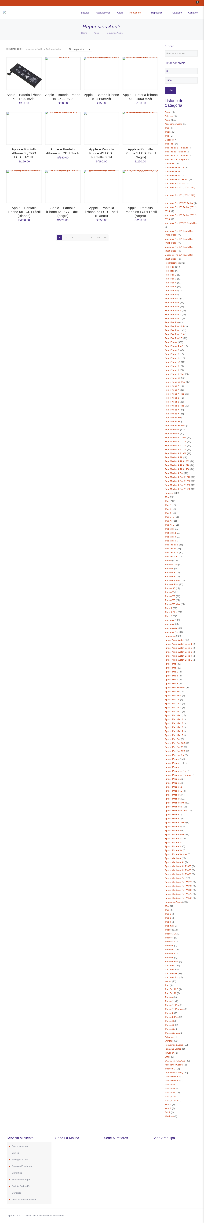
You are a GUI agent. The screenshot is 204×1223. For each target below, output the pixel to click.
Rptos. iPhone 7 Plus (175, 822)
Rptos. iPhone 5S (173, 791)
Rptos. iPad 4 (171, 679)
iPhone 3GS (171, 933)
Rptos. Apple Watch (174, 640)
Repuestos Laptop (174, 1045)
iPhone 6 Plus (171, 961)
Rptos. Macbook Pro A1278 (178, 882)
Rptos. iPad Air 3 (173, 711)
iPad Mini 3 (170, 536)
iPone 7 (168, 608)
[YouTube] (173, 1215)
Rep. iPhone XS (173, 421)
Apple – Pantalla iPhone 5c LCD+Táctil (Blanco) (24, 212)
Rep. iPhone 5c (172, 358)
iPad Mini (169, 529)
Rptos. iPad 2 (171, 671)
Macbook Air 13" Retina (176, 179)
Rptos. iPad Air (172, 699)
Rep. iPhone (171, 342)
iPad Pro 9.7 (171, 556)
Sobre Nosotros (20, 1146)
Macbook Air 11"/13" (175, 167)
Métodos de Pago (21, 1179)
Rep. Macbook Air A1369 (177, 461)
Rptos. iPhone (172, 759)
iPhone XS (170, 600)
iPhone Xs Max (172, 1033)
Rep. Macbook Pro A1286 (177, 481)
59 (105, 237)
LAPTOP (169, 1041)
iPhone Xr (170, 1025)
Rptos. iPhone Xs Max (176, 854)
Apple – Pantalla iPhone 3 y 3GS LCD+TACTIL (24, 153)
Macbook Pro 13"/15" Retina (179, 203)
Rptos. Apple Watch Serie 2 (178, 648)
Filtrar (170, 90)
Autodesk (169, 1037)
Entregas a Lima (20, 1159)
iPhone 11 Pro (172, 1005)
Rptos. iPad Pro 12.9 (175, 751)
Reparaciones (172, 263)
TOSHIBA (169, 1053)
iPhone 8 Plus (171, 584)
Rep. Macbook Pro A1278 (177, 477)
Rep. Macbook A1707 (175, 445)
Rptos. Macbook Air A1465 (178, 870)
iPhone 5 (169, 568)
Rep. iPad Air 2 (172, 298)
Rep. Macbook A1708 (175, 449)
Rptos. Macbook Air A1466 (178, 874)
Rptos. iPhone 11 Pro (175, 771)
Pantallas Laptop (173, 1049)
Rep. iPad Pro (172, 322)
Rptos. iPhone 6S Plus (176, 810)
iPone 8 (168, 616)
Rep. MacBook (172, 429)
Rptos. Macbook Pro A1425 (178, 894)
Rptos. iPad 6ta (172, 691)
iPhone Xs (170, 1029)
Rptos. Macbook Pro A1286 (178, 886)
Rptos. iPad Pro (172, 739)
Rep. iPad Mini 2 (173, 310)
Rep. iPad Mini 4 (173, 318)
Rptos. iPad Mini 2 (174, 723)
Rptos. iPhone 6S (173, 806)
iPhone (168, 132)
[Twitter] (168, 1215)
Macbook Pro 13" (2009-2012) (180, 187)
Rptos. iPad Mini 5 (174, 735)
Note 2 (168, 1108)
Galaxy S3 (170, 1088)
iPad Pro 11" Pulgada (175, 151)
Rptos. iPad (170, 663)
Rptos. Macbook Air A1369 (178, 866)
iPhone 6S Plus (172, 580)
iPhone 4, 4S (171, 564)
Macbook (169, 139)
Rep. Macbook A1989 (175, 453)
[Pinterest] (177, 1215)
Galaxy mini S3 (172, 1076)
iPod (167, 135)
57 (92, 237)
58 (98, 237)
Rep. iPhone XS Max (175, 425)
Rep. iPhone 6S (172, 378)
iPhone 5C (170, 949)
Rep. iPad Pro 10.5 (174, 326)
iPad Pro (169, 143)
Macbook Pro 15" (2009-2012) (180, 195)
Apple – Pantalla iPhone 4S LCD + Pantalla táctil (101, 153)
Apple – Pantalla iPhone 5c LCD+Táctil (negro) (62, 212)
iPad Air (168, 521)
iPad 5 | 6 (169, 517)
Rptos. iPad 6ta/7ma (175, 687)
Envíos (15, 1153)
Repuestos (170, 636)
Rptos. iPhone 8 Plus (175, 834)
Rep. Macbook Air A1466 (177, 469)
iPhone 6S (170, 576)
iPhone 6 (169, 957)
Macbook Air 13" (173, 175)
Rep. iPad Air (171, 290)
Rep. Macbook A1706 (175, 441)
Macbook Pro (171, 632)
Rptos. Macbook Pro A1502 (178, 898)
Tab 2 (167, 1112)
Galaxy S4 (170, 1092)
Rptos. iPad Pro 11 (174, 747)
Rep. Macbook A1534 (175, 437)
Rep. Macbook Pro (174, 473)
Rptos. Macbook (173, 858)
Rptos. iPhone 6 (173, 794)
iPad (167, 128)
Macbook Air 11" (173, 171)
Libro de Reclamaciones (24, 1199)
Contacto (16, 1193)
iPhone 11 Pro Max (174, 1009)
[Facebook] (164, 1215)
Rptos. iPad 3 (171, 675)
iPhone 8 (169, 1013)
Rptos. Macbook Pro (175, 878)
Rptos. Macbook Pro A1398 (178, 890)
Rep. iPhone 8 (172, 397)
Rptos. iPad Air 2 (173, 707)
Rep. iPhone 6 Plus (174, 374)
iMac (167, 497)
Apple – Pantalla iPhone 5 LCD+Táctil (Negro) (140, 153)
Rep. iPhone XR (173, 417)
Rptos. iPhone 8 (173, 826)
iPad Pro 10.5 (171, 544)
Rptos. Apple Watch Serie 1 (178, 644)
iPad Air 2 (169, 525)
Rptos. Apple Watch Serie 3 (178, 652)
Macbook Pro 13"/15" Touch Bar (181, 223)
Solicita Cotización (21, 1186)
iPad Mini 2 (170, 532)
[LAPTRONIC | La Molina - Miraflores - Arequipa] (4, 12)
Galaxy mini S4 (172, 1080)
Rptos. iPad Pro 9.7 (174, 755)
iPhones (169, 997)
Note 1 (168, 1104)
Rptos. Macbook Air (174, 862)
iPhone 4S (170, 941)
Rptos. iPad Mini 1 (174, 719)
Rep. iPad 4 (170, 282)
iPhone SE (170, 588)
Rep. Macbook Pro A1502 (177, 489)
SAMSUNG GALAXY (175, 1060)
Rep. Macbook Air (173, 457)
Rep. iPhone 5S (172, 362)
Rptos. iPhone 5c (173, 787)
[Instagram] (181, 1215)
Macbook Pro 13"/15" (175, 183)
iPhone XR (170, 596)
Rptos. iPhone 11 (173, 763)
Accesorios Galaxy (174, 1064)
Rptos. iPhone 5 (173, 779)
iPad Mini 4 (170, 540)
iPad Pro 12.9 (171, 552)
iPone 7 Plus (171, 612)
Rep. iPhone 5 (172, 350)
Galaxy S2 (170, 1084)
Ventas (168, 981)
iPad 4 (168, 513)
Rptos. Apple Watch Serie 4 (178, 656)
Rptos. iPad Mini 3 (174, 727)
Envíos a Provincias (22, 1166)
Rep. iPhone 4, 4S (174, 346)
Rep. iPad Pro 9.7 (173, 338)
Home (84, 33)
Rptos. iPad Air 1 (173, 703)
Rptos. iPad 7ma (173, 695)
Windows (169, 1116)
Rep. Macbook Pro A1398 (177, 485)
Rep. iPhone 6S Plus (175, 382)
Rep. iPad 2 (170, 274)
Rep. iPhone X (172, 409)
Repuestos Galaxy (174, 1072)
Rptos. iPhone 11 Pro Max (178, 775)
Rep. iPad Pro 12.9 (174, 334)
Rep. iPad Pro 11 (173, 330)
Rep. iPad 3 (170, 278)
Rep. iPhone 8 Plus (174, 405)
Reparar (169, 493)
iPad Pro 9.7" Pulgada (176, 159)
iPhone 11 (170, 1001)
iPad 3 (168, 509)
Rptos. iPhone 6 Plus (175, 802)
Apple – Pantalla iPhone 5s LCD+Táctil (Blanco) (101, 212)
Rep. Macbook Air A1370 (177, 465)
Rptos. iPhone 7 (173, 814)
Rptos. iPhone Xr (173, 846)
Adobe (168, 112)
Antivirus (169, 116)
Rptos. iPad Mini (173, 715)
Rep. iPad (170, 266)
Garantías (17, 1173)
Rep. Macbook (172, 433)
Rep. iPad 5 (170, 286)
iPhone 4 (169, 937)
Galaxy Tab (170, 1096)
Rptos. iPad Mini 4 (174, 731)
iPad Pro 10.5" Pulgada (176, 147)
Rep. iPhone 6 (172, 366)
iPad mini (169, 925)
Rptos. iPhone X (173, 838)
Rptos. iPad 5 (171, 683)
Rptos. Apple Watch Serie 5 (178, 660)
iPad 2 (168, 505)
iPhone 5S (170, 572)
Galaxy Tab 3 (171, 1100)
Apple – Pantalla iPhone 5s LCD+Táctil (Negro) (140, 212)
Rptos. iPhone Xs (173, 850)
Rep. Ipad (170, 270)
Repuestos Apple (173, 902)
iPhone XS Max (172, 604)
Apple (96, 33)
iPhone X (169, 592)
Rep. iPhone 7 (172, 386)
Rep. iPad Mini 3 (173, 314)
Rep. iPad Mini (172, 302)
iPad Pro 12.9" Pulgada (176, 155)
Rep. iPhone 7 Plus (174, 394)
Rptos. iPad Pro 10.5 (175, 743)
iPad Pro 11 (170, 548)
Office (168, 1056)
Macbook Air (171, 628)
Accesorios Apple (173, 124)
